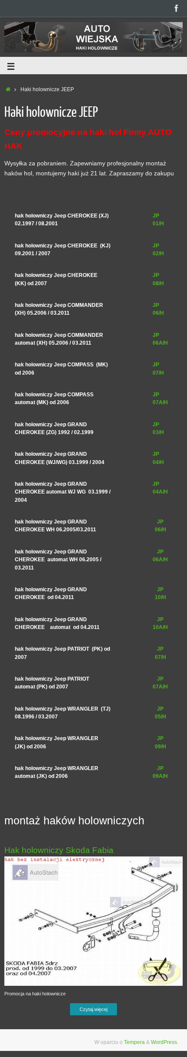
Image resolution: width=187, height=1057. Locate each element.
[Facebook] (176, 8)
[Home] (8, 89)
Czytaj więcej (93, 1009)
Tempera (134, 1042)
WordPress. (164, 1042)
